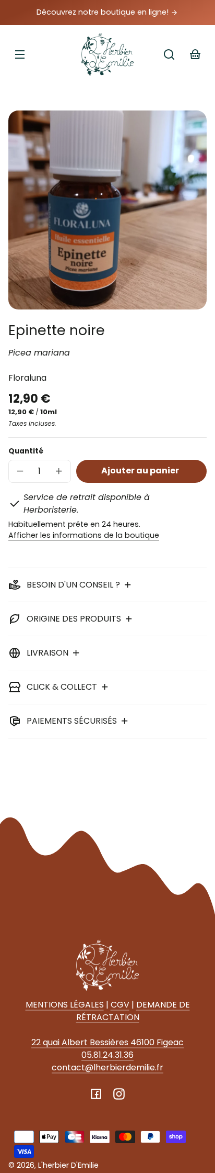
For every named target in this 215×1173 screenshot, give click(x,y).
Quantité (25, 451)
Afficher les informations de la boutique (83, 535)
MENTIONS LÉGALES (65, 1005)
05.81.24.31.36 (107, 1055)
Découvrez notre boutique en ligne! (104, 12)
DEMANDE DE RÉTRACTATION (133, 1011)
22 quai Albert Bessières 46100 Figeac (107, 1042)
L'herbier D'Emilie (68, 1165)
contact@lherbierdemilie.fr (107, 1067)
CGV (120, 1005)
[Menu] (19, 54)
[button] (169, 54)
